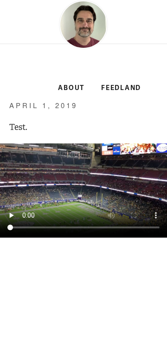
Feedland (121, 88)
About (71, 88)
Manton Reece (29, 70)
